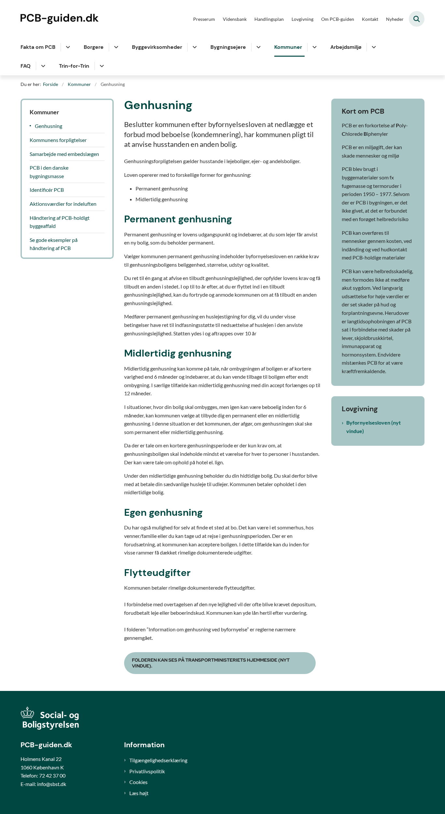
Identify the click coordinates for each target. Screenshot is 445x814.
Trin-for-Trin (74, 66)
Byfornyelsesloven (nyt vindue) (373, 426)
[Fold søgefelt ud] (416, 19)
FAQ (26, 66)
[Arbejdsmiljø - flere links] (372, 47)
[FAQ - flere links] (42, 66)
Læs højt (139, 793)
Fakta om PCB (38, 47)
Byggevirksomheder (157, 47)
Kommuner (288, 47)
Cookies (138, 782)
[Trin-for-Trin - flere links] (100, 66)
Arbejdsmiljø (345, 47)
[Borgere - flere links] (115, 47)
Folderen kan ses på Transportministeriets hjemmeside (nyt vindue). (211, 663)
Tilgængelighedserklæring (158, 760)
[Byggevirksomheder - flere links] (193, 47)
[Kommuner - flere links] (313, 47)
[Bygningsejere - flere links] (257, 47)
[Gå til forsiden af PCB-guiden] (61, 18)
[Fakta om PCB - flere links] (67, 47)
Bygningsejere (228, 47)
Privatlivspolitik (147, 771)
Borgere (94, 47)
